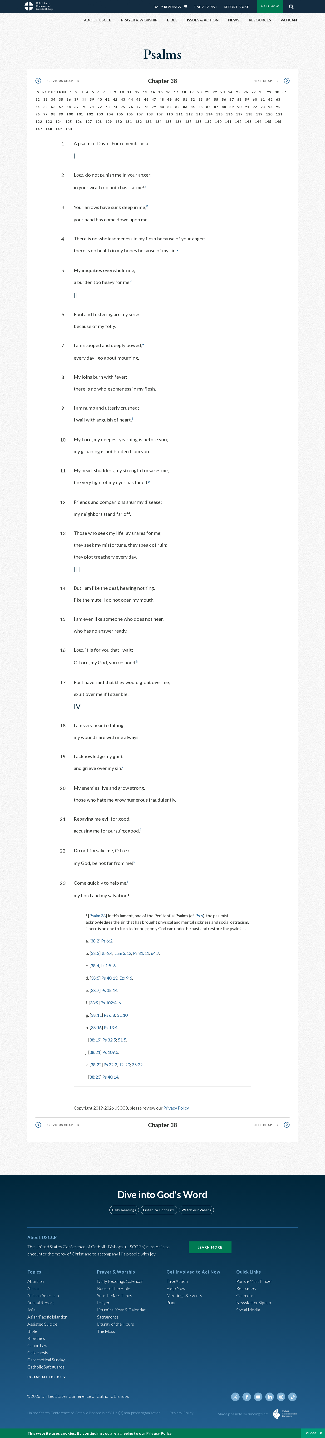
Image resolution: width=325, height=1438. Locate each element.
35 (61, 99)
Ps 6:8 (109, 1015)
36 (68, 99)
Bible (32, 1331)
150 (68, 129)
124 (58, 121)
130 (118, 121)
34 (53, 99)
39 (92, 99)
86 (208, 107)
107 (139, 114)
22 (215, 92)
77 (138, 107)
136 (178, 121)
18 (184, 92)
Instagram (281, 1397)
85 (200, 107)
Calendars (245, 1295)
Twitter (235, 1397)
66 (53, 107)
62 (270, 99)
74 (115, 107)
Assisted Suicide (42, 1324)
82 (177, 107)
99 (61, 114)
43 (123, 99)
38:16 (96, 1027)
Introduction (50, 92)
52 (193, 99)
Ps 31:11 (141, 953)
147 (38, 129)
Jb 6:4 (106, 953)
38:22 (96, 1064)
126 (78, 121)
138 (198, 121)
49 (169, 99)
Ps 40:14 (110, 1077)
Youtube (258, 1397)
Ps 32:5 (109, 1039)
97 (45, 114)
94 (270, 107)
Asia (31, 1309)
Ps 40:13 (109, 978)
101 (79, 114)
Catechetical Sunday (46, 1359)
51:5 (122, 1039)
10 (121, 92)
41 (107, 99)
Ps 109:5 (110, 1052)
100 (69, 114)
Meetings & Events (184, 1295)
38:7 (95, 990)
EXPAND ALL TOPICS (44, 1377)
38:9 (94, 1002)
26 (246, 92)
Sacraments (107, 1316)
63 (278, 99)
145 (268, 121)
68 (68, 107)
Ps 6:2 (106, 940)
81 (169, 107)
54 (208, 99)
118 (249, 114)
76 (130, 107)
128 (98, 121)
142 (238, 121)
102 (89, 114)
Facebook (246, 1397)
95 (278, 107)
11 (129, 92)
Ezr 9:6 (125, 978)
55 (216, 99)
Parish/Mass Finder (254, 1281)
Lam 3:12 (122, 953)
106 (129, 114)
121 (279, 114)
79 (154, 107)
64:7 (155, 953)
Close (311, 1433)
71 (92, 107)
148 (48, 129)
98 (53, 114)
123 (48, 121)
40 (100, 99)
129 (108, 121)
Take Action (177, 1281)
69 (76, 107)
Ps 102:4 (108, 1002)
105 (119, 114)
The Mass (106, 1331)
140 (218, 121)
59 (247, 99)
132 (138, 121)
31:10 (122, 1015)
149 (58, 129)
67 (61, 107)
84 (193, 107)
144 (258, 121)
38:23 (94, 1077)
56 (224, 99)
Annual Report (40, 1302)
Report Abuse (236, 7)
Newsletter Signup (253, 1302)
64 (37, 107)
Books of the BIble (114, 1288)
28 (261, 92)
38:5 (95, 978)
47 (154, 99)
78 (146, 107)
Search (291, 5)
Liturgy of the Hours (115, 1324)
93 (263, 107)
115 (219, 114)
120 (269, 114)
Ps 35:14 (109, 990)
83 (185, 107)
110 (169, 114)
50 (177, 99)
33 (45, 99)
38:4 (95, 965)
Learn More (210, 1247)
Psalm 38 (97, 915)
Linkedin (269, 1397)
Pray (171, 1302)
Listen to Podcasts (159, 1210)
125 (68, 121)
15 (160, 92)
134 (158, 121)
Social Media (248, 1309)
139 (208, 121)
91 (247, 107)
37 (76, 99)
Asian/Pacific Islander (47, 1316)
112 (189, 114)
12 (137, 92)
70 (84, 107)
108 (149, 114)
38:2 (95, 940)
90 (239, 107)
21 (207, 92)
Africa (33, 1288)
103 (99, 114)
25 (238, 92)
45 (138, 99)
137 (188, 121)
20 (199, 92)
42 (115, 99)
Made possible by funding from (243, 1414)
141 (228, 121)
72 (100, 107)
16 (168, 92)
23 (222, 92)
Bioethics (36, 1338)
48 (162, 99)
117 (239, 114)
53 (200, 99)
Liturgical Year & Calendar (121, 1309)
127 (88, 121)
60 (255, 99)
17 (176, 92)
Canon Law (37, 1345)
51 (185, 99)
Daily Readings (167, 7)
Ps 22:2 (110, 1064)
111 (179, 114)
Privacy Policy (176, 1108)
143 (248, 121)
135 (168, 121)
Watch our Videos (196, 1210)
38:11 (96, 1015)
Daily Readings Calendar (187, 6)
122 (38, 121)
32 (37, 99)
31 (284, 92)
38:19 (94, 1039)
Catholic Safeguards (45, 1366)
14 (153, 92)
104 (109, 114)
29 (269, 92)
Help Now (270, 6)
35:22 (137, 1064)
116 (229, 114)
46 (146, 99)
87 (216, 107)
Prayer (103, 1302)
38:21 (94, 1052)
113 (199, 114)
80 (162, 107)
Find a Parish (205, 7)
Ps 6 (199, 915)
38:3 (95, 953)
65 (45, 107)
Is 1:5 (106, 965)
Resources (246, 1288)
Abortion (35, 1281)
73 (107, 107)
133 (148, 121)
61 (263, 99)
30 (277, 92)
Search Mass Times (114, 1295)
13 (145, 92)
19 (191, 92)
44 (130, 99)
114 (209, 114)
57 (231, 99)
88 (224, 107)
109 (159, 114)
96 (37, 114)
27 (253, 92)
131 (128, 121)
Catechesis (37, 1352)
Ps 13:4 (110, 1027)
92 (255, 107)
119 (259, 114)
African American (43, 1295)
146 (278, 121)
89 (231, 107)
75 (123, 107)
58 (239, 99)
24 (230, 92)
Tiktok (292, 1397)
